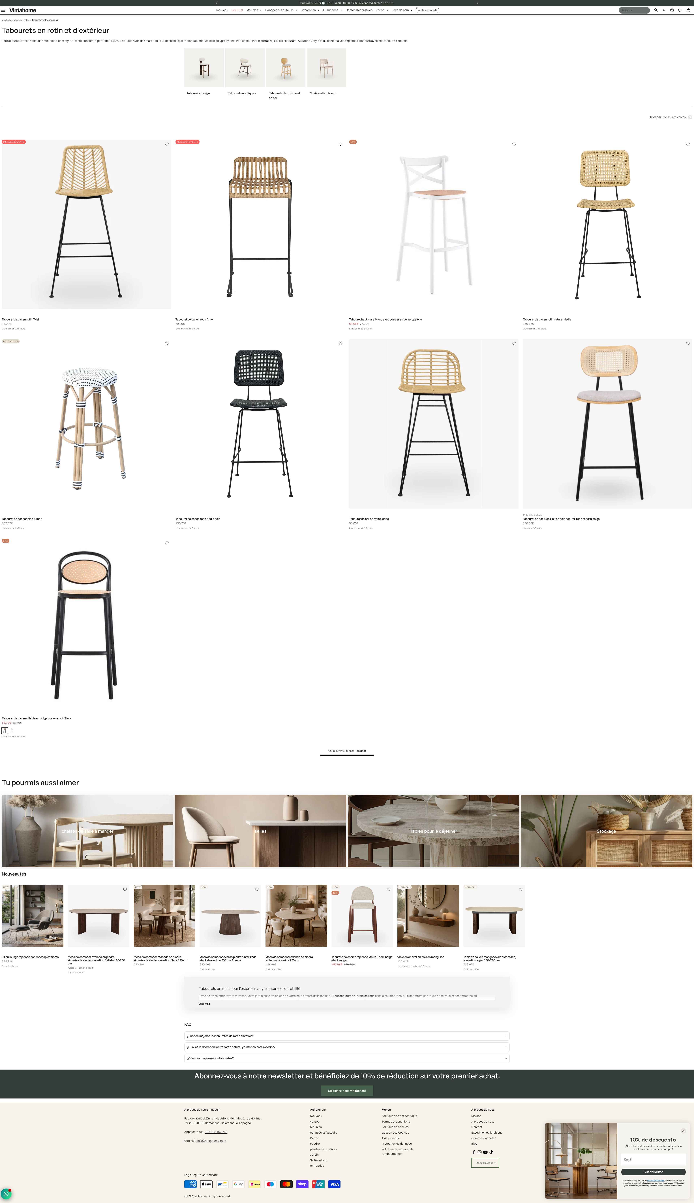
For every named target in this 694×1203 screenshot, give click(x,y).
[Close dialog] (683, 1131)
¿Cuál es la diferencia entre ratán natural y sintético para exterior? (231, 1047)
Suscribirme (653, 1172)
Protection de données (397, 1143)
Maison (476, 1116)
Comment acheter (483, 1138)
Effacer (639, 10)
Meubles (252, 10)
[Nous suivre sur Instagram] (479, 1152)
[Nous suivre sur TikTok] (491, 1152)
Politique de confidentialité (399, 1116)
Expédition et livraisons (486, 1132)
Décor (314, 1138)
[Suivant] (477, 3)
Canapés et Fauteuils (279, 10)
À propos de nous (482, 1121)
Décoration (308, 10)
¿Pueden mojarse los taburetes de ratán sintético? (220, 1036)
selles (26, 20)
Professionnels (427, 10)
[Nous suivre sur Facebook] (473, 1152)
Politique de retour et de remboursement (398, 1151)
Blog (474, 1143)
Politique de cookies (395, 1127)
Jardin (380, 10)
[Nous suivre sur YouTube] (485, 1152)
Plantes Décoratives (359, 10)
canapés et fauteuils (323, 1132)
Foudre (315, 1143)
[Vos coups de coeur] (680, 10)
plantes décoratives (323, 1149)
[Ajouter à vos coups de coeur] (166, 144)
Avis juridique (391, 1138)
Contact (476, 1127)
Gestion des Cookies (395, 1132)
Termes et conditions (396, 1121)
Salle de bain (400, 10)
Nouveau (222, 10)
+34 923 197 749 (216, 1132)
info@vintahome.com (211, 1140)
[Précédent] (216, 3)
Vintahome (7, 20)
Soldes (237, 10)
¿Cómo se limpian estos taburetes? (210, 1058)
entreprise (317, 1165)
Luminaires (330, 10)
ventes (314, 1121)
